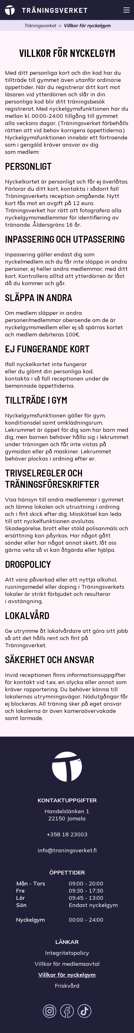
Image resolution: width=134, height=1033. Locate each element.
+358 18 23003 (67, 834)
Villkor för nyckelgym (87, 25)
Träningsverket (40, 25)
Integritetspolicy (67, 952)
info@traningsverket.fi (67, 850)
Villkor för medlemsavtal (67, 963)
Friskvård (67, 985)
